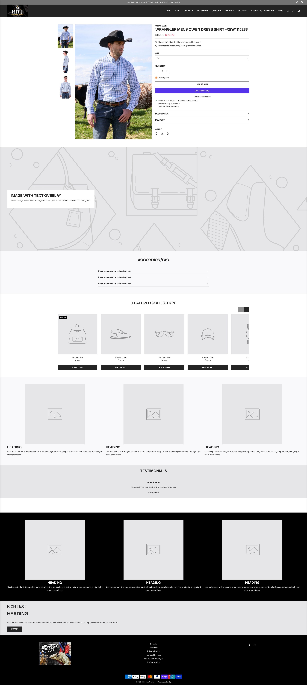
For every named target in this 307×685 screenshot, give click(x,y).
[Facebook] (297, 2)
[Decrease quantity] (158, 71)
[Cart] (298, 10)
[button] (241, 309)
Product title (77, 357)
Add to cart (77, 367)
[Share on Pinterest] (167, 134)
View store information (168, 106)
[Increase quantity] (167, 71)
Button (14, 629)
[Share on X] (162, 134)
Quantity (160, 66)
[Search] (288, 10)
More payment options (202, 96)
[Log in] (293, 10)
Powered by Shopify (164, 682)
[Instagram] (302, 2)
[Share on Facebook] (156, 134)
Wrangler (161, 26)
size (157, 53)
